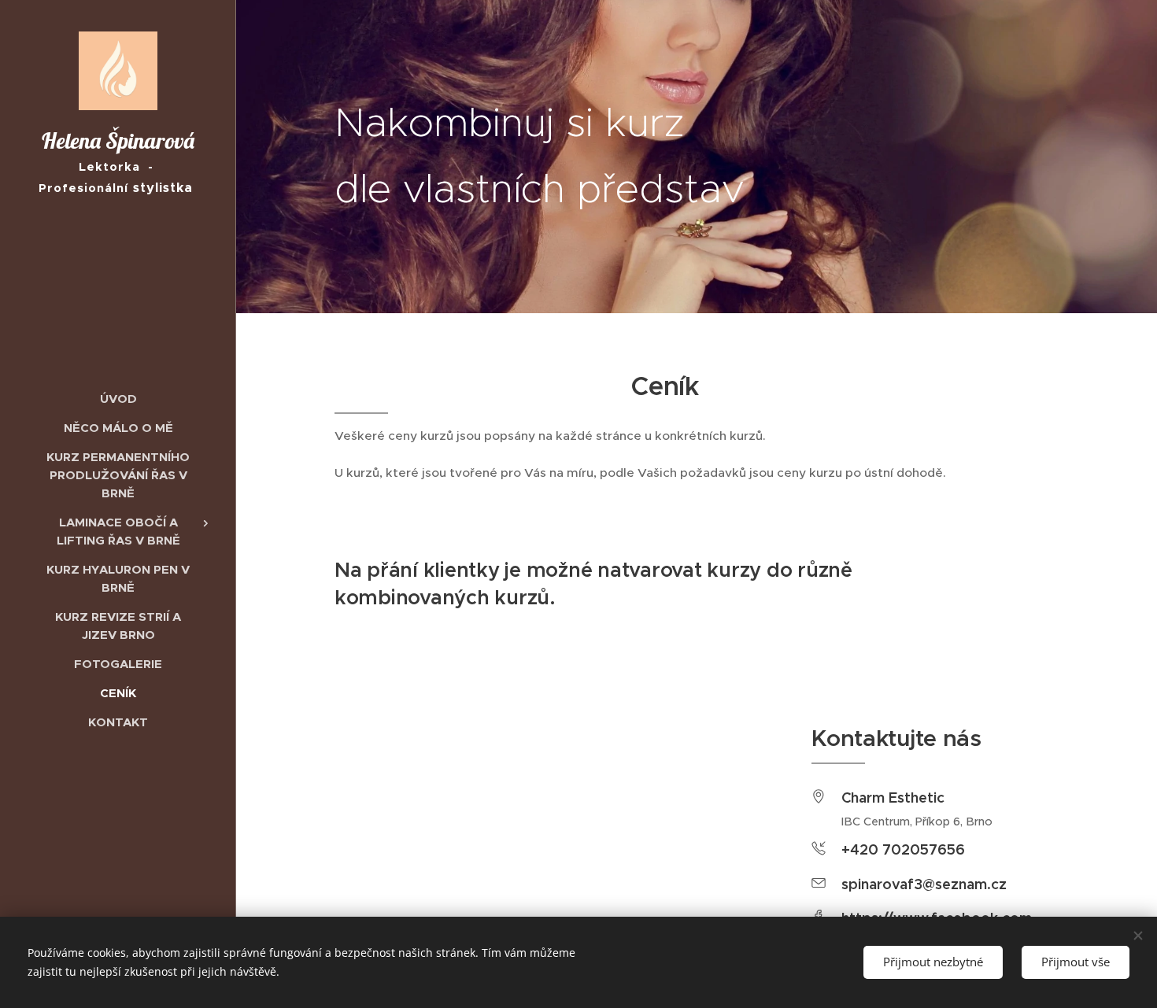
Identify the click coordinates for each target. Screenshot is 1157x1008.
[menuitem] (118, 399)
